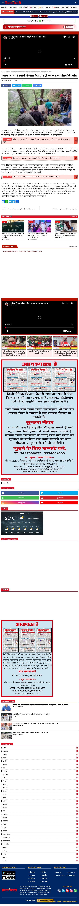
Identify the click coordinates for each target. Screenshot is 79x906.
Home (3, 72)
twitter (60, 493)
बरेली (40, 797)
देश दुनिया (32, 881)
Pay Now (70, 27)
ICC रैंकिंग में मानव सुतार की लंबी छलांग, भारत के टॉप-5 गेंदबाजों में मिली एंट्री (35, 723)
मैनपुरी (40, 824)
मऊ (40, 811)
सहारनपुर (40, 851)
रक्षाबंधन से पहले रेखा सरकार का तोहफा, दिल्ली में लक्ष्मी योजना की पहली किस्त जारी (38, 235)
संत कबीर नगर (40, 841)
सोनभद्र (40, 857)
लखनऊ (40, 831)
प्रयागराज (40, 791)
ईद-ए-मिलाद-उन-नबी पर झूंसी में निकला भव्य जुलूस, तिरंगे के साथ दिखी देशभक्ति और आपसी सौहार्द (14, 353)
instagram (21, 503)
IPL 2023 (32, 875)
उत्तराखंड (40, 754)
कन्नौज (40, 761)
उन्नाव (40, 758)
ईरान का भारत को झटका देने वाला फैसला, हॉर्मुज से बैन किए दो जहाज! (36, 177)
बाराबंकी (40, 804)
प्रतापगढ (40, 788)
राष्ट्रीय (5, 7)
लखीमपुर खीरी (40, 834)
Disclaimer (71, 875)
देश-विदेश (24, 7)
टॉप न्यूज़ (32, 872)
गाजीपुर (40, 771)
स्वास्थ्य (57, 7)
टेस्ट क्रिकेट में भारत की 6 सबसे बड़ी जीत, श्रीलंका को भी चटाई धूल (31, 714)
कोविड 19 (44, 878)
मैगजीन (44, 872)
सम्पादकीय (6, 483)
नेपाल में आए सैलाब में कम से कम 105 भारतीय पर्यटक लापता (30, 733)
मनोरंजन (33, 7)
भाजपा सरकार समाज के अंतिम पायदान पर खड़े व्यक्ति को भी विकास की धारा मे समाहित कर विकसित (65, 353)
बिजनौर (40, 807)
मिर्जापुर (40, 817)
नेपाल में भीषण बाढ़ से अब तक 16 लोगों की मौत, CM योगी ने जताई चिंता (36, 158)
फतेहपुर (40, 794)
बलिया (40, 801)
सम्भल (40, 847)
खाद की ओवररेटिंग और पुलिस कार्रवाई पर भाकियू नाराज (39, 352)
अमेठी (40, 748)
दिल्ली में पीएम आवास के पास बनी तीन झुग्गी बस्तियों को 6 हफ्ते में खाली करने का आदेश (13, 235)
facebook (21, 493)
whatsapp (21, 498)
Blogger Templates (14, 905)
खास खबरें (44, 881)
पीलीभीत (40, 784)
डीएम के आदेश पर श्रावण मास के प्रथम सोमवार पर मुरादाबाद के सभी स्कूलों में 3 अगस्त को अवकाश (40, 705)
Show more (74, 217)
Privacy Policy (60, 875)
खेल (42, 7)
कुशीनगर (40, 764)
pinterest (60, 498)
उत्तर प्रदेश (14, 7)
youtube (60, 503)
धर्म (49, 7)
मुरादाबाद (40, 821)
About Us (58, 872)
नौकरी (40, 781)
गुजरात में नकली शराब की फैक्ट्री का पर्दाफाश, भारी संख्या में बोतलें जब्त (65, 234)
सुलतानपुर (40, 854)
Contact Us (71, 872)
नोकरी (66, 7)
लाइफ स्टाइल (40, 837)
